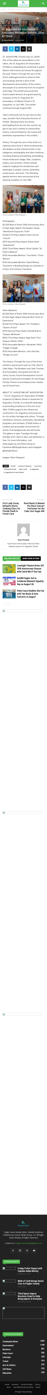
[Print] (29, 49)
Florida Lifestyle (27, 1384)
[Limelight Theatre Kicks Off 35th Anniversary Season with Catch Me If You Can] (9, 568)
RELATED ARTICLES (11, 558)
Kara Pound (8, 40)
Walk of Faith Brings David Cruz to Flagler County (30, 1282)
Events (38, 1387)
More (9, 1387)
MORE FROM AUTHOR (30, 558)
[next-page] (8, 603)
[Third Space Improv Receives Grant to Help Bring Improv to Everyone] (9, 1296)
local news (38, 466)
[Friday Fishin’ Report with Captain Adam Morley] (9, 1271)
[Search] (43, 3)
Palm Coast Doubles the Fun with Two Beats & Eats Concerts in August (30, 593)
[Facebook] (5, 49)
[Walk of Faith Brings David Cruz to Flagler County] (9, 1284)
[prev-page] (4, 603)
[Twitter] (11, 49)
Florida (13, 466)
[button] (4, 3)
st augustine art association (14, 472)
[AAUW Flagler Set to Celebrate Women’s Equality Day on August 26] (9, 581)
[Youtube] (34, 1250)
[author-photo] (23, 536)
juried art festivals (24, 466)
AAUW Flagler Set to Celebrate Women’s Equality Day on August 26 (30, 581)
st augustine (34, 469)
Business (15, 1384)
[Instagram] (20, 1250)
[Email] (23, 49)
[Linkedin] (17, 49)
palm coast (23, 469)
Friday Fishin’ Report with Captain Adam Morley (30, 1269)
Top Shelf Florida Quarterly (23, 1387)
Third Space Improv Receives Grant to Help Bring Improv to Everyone (30, 1296)
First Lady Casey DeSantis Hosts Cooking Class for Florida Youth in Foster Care (11, 508)
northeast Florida (10, 469)
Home (3, 9)
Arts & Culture (22, 9)
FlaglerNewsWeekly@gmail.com (28, 1243)
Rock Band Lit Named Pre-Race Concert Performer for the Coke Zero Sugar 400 (34, 507)
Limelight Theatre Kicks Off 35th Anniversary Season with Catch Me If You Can (30, 568)
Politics (37, 1384)
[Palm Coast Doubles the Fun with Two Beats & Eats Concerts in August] (9, 593)
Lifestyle (11, 9)
